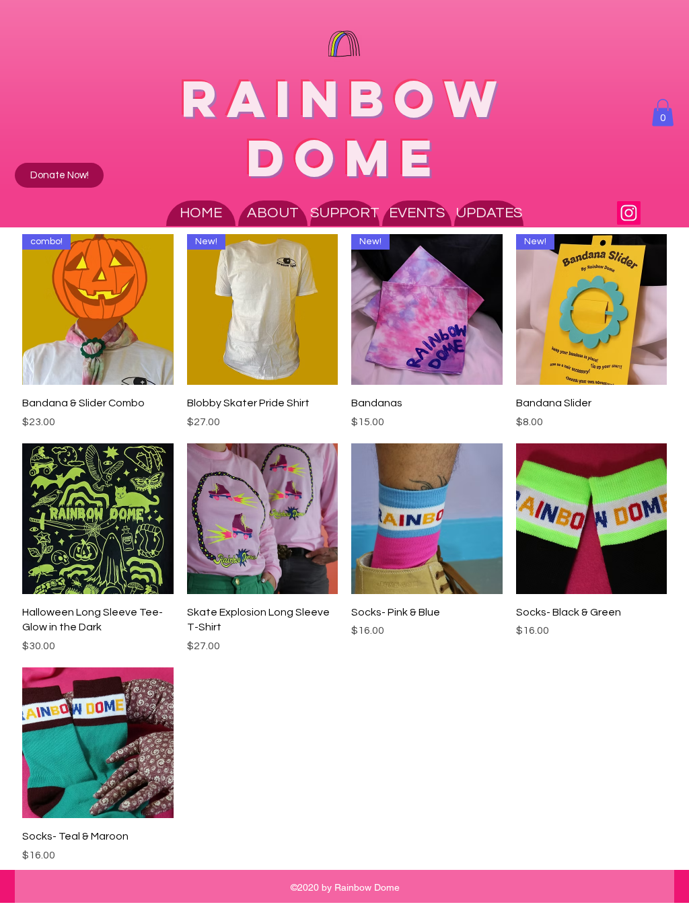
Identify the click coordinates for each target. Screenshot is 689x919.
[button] (662, 112)
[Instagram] (629, 213)
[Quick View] (98, 519)
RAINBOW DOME (344, 128)
